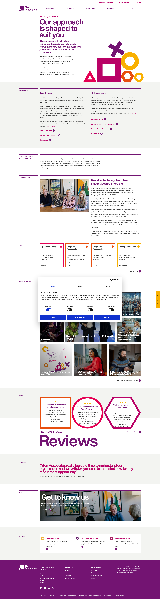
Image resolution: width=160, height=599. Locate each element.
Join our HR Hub (123, 2)
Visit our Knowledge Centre (127, 380)
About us (110, 8)
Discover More (132, 432)
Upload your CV (97, 119)
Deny (53, 317)
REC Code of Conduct (118, 595)
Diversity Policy (107, 595)
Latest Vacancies (158, 299)
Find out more (133, 113)
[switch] (69, 309)
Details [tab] (80, 286)
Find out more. (51, 126)
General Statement (72, 595)
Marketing (94, 573)
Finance (93, 578)
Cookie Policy (63, 595)
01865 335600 (49, 567)
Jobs (131, 8)
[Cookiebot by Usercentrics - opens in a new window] (111, 280)
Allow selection (80, 317)
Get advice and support (48, 135)
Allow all (106, 317)
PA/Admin (94, 570)
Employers (50, 8)
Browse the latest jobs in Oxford (103, 124)
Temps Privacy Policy (53, 595)
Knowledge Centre (106, 2)
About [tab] (108, 286)
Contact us (137, 2)
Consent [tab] (52, 286)
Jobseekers (70, 8)
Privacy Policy (43, 595)
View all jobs (133, 271)
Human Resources (96, 576)
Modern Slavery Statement (95, 595)
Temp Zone (90, 8)
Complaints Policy (83, 595)
